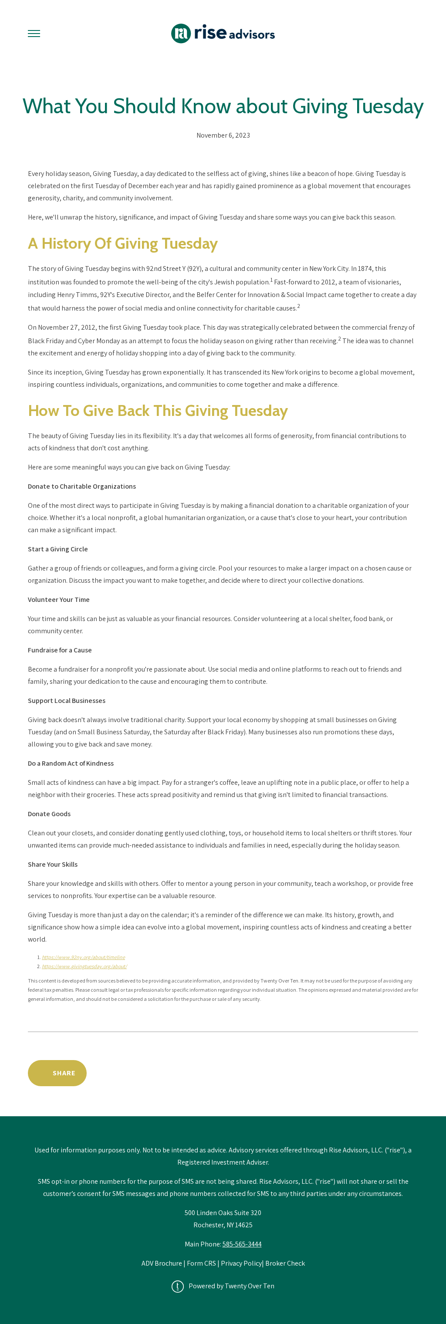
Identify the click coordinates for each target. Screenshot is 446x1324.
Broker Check (285, 1263)
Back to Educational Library (351, 1072)
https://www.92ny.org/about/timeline (83, 957)
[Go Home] (223, 33)
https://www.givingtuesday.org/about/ (84, 966)
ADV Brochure (162, 1263)
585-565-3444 (242, 1244)
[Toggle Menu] (34, 33)
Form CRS (201, 1263)
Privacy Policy (241, 1263)
